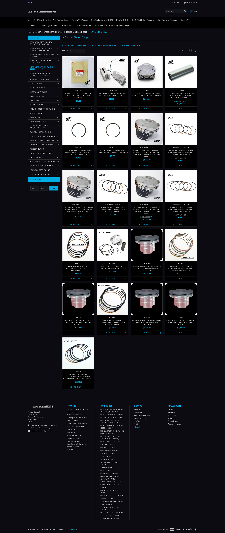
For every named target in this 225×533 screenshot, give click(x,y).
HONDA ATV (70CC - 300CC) (40, 79)
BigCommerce (71, 529)
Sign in (185, 3)
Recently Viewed (174, 421)
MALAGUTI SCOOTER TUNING (42, 145)
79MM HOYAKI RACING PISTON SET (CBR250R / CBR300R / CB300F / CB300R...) (78, 322)
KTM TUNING (35, 100)
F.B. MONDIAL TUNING (38, 122)
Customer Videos (67, 25)
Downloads (34, 25)
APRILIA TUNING (36, 113)
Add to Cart (75, 109)
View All (137, 427)
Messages (171, 412)
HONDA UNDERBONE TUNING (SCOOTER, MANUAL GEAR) (41, 49)
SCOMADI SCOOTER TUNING (41, 166)
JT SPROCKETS (140, 418)
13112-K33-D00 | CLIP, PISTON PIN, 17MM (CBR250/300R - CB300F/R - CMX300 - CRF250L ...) (78, 152)
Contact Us (185, 20)
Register (194, 3)
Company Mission (84, 25)
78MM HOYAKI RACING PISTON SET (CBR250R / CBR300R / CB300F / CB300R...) (146, 268)
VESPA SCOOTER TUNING (40, 170)
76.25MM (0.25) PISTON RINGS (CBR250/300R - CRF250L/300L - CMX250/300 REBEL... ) (180, 152)
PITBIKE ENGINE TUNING (40, 174)
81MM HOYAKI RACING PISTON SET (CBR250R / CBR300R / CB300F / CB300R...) (180, 322)
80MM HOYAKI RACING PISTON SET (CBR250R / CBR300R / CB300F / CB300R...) (146, 322)
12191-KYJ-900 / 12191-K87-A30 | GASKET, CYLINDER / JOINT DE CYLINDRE (78, 96)
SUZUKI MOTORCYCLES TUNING (42, 109)
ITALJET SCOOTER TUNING (40, 132)
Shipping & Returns (49, 25)
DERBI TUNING (35, 117)
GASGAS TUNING (36, 84)
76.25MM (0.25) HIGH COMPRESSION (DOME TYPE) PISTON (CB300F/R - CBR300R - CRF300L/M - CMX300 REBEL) (146, 153)
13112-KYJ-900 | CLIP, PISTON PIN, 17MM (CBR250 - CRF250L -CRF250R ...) (112, 151)
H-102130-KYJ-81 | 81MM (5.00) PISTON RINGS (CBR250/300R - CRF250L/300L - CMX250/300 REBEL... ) (78, 377)
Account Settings (174, 424)
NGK (136, 424)
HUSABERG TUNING (37, 88)
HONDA (137, 409)
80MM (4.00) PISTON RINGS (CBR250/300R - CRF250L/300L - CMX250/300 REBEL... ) (112, 322)
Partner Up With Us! (80, 20)
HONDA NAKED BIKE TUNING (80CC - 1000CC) (41, 62)
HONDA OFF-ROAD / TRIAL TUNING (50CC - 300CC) (40, 74)
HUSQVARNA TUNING (38, 92)
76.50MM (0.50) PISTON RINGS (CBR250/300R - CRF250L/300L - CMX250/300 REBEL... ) (112, 209)
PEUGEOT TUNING (37, 149)
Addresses (172, 415)
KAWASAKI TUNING (37, 96)
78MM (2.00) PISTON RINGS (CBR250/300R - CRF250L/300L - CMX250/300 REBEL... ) (78, 268)
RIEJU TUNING (35, 157)
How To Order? (122, 20)
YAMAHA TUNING (37, 105)
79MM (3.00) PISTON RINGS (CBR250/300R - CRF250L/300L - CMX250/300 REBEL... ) (180, 268)
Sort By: (65, 51)
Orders (170, 409)
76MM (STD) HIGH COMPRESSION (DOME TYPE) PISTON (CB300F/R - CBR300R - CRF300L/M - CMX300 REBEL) (146, 210)
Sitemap (70, 449)
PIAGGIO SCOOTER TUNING (41, 153)
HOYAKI (137, 421)
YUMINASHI (138, 412)
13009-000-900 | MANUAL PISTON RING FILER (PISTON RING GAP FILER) (113, 95)
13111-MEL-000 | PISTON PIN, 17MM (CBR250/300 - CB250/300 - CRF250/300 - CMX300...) (181, 96)
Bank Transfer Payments (167, 20)
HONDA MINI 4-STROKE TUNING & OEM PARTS (42, 55)
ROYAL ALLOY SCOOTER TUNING (43, 162)
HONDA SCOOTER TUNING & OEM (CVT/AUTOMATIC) (41, 43)
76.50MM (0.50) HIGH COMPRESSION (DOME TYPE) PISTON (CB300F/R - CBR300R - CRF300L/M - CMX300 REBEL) (78, 210)
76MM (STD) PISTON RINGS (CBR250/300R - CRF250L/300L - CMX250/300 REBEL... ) (180, 209)
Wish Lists (172, 418)
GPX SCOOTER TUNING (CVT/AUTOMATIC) (39, 127)
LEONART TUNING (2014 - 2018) (42, 140)
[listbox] (77, 51)
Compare (175, 3)
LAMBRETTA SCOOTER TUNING (42, 136)
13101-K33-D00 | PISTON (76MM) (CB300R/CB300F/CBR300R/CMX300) (146, 95)
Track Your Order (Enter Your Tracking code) (51, 20)
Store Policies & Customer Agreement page (112, 25)
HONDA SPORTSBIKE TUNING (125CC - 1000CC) (41, 68)
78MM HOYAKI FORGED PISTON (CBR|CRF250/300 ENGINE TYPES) (112, 267)
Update (53, 188)
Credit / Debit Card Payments (143, 20)
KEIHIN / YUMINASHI (142, 415)
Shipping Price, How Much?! (102, 20)
